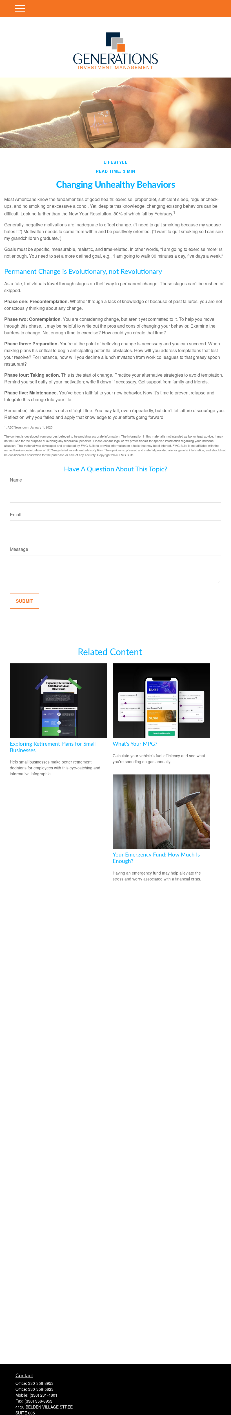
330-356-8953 (41, 1383)
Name (16, 479)
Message (19, 549)
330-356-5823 (41, 1389)
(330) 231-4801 (43, 1395)
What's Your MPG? (135, 744)
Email (15, 514)
